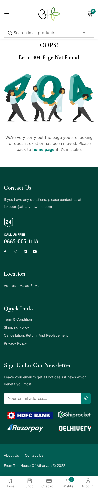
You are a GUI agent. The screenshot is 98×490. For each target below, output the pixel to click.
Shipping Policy (16, 327)
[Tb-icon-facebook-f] (5, 251)
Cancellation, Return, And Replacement (36, 335)
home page (43, 149)
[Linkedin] (25, 251)
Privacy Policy (15, 343)
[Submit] (86, 398)
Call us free (14, 234)
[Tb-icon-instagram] (15, 251)
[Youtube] (35, 251)
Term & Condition (18, 319)
